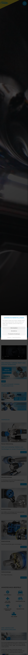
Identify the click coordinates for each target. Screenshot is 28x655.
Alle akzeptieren (14, 328)
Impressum (9, 337)
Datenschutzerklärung (16, 337)
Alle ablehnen (14, 331)
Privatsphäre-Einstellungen (14, 334)
